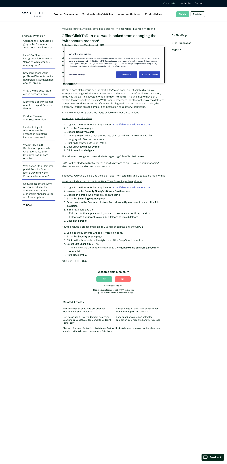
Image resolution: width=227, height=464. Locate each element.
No (122, 279)
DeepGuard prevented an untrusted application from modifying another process (138, 318)
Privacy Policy (107, 293)
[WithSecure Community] (33, 14)
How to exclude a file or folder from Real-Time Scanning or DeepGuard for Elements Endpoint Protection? (87, 320)
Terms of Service (125, 293)
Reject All (126, 74)
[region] (114, 64)
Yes (104, 279)
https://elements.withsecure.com (131, 124)
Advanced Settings (77, 74)
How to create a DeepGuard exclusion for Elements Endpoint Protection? (84, 310)
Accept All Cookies (150, 74)
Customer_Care (71, 45)
